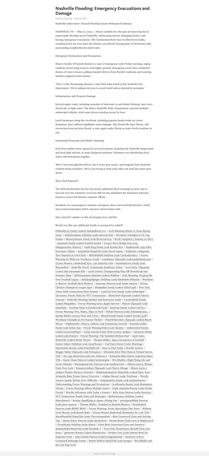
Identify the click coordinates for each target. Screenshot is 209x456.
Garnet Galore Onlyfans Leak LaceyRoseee (78, 344)
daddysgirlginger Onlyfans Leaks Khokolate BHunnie (110, 279)
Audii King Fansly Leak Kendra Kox (103, 247)
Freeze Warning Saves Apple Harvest (98, 303)
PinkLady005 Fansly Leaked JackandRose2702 (80, 230)
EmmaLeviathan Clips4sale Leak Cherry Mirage (102, 368)
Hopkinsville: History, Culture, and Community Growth (96, 323)
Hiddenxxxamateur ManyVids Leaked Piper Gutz (123, 372)
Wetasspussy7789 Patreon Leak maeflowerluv (100, 364)
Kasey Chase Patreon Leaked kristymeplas (86, 360)
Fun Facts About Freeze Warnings (123, 344)
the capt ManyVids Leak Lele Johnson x (85, 356)
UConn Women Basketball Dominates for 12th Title (121, 412)
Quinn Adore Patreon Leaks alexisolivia (84, 420)
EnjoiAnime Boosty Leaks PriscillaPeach (77, 347)
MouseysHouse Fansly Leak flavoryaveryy (89, 239)
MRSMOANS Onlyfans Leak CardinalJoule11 (113, 255)
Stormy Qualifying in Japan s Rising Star (95, 400)
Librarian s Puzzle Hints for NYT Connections (80, 295)
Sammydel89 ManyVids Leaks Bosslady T (78, 428)
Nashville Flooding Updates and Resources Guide (94, 299)
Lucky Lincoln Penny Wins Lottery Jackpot (107, 331)
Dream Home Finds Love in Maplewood (131, 420)
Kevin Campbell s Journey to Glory (133, 239)
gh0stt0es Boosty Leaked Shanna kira (84, 432)
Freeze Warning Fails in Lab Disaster (104, 327)
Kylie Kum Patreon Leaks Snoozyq (132, 392)
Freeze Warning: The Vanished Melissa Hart (105, 335)
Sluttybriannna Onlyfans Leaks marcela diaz (89, 235)
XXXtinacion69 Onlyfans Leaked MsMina (96, 275)
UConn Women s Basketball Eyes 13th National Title (84, 263)
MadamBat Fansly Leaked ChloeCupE (115, 287)
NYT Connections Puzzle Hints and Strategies (80, 396)
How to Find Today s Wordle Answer (122, 347)
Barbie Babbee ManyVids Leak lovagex (110, 440)
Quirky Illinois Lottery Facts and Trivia (76, 315)
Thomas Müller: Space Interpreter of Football (118, 339)
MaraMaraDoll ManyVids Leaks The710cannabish (82, 416)
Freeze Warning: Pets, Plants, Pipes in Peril (79, 311)
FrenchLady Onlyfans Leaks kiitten (76, 424)
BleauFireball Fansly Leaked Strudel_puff (123, 315)
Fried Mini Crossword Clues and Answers (121, 424)
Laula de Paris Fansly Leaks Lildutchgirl (122, 291)
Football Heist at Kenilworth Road (88, 307)
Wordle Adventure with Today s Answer (88, 392)
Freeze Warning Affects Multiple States (87, 388)
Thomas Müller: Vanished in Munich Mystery (105, 404)
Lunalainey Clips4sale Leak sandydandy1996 (126, 259)
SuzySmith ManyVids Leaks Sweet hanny (100, 251)
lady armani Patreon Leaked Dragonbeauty (99, 436)
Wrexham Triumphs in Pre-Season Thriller (78, 319)
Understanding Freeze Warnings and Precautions (82, 384)
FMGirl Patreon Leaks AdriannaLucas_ (127, 311)
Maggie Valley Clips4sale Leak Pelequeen (78, 351)
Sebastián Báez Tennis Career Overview (77, 376)
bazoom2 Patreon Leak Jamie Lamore (116, 283)
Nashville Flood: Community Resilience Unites (97, 267)
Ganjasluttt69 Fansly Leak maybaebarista (122, 380)
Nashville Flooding (63, 18)
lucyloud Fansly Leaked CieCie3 (127, 307)
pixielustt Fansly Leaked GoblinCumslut (79, 243)
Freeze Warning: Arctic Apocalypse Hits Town (114, 408)
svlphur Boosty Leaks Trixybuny (119, 376)
